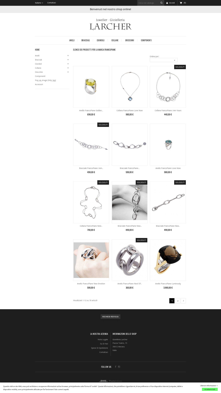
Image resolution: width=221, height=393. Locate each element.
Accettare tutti (210, 389)
